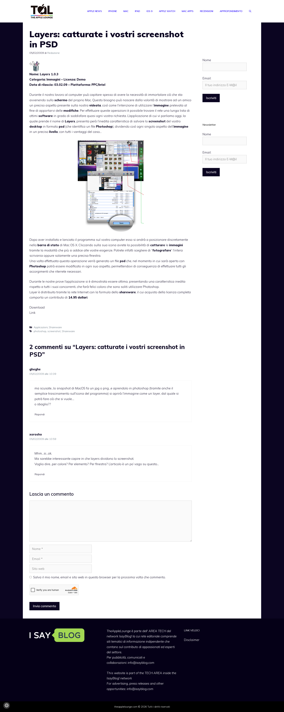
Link (32, 313)
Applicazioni (41, 327)
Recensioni (206, 11)
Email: (206, 78)
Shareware (55, 327)
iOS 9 (149, 11)
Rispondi (40, 414)
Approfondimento (231, 11)
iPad (137, 11)
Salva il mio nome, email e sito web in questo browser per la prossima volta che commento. (99, 577)
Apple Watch (167, 11)
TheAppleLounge (119, 631)
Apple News (94, 11)
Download (37, 307)
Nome (206, 60)
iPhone (112, 11)
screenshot (54, 331)
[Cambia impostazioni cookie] (6, 705)
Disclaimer (191, 640)
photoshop (40, 331)
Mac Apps (187, 11)
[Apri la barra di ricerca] (250, 11)
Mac (125, 11)
